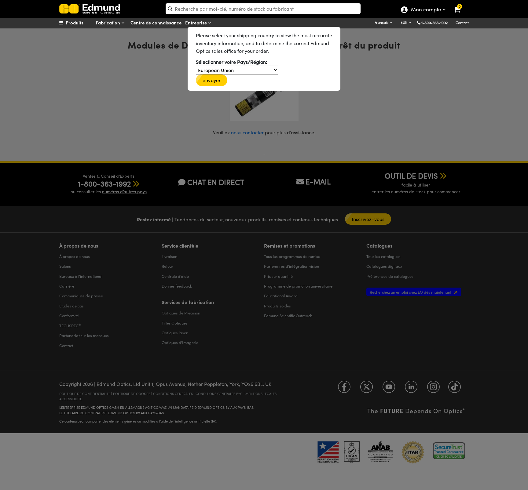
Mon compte (426, 10)
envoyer (212, 80)
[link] (461, 5)
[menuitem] (82, 22)
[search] (263, 8)
